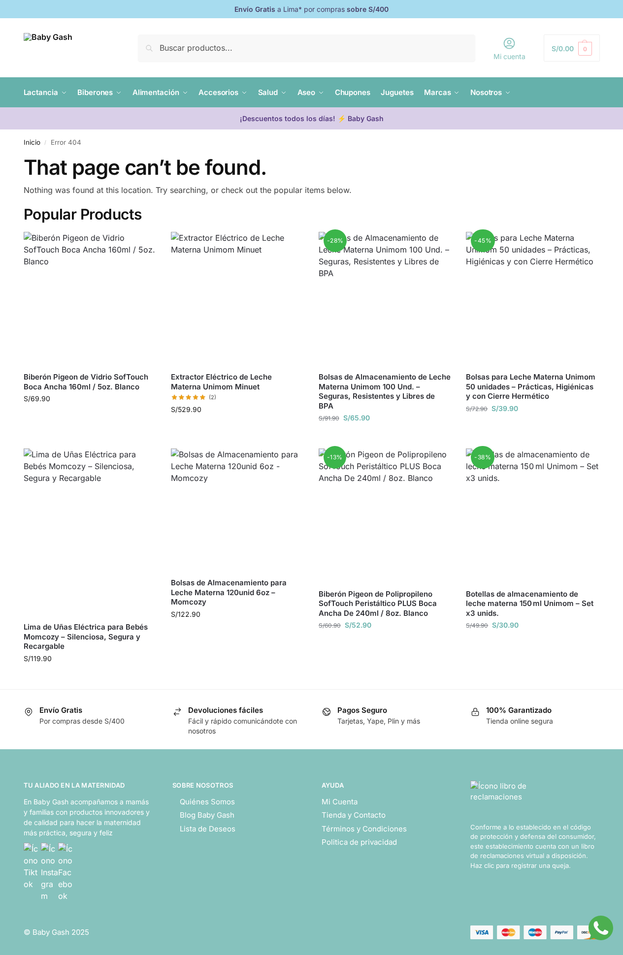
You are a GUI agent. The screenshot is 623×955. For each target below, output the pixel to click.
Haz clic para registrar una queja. (520, 865)
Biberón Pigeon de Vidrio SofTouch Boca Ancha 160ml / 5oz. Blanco (86, 381)
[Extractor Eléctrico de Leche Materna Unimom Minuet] (237, 298)
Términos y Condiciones (364, 828)
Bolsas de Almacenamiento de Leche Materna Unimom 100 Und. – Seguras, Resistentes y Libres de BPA (385, 391)
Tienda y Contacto (354, 815)
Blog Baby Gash (207, 815)
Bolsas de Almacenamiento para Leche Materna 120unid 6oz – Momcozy (229, 592)
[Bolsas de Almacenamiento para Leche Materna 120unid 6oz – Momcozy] (237, 509)
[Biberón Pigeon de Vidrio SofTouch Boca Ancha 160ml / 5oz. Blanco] (90, 298)
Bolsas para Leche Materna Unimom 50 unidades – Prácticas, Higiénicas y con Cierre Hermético (530, 386)
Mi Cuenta (340, 801)
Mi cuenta (509, 56)
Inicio (32, 142)
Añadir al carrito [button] (89, 419)
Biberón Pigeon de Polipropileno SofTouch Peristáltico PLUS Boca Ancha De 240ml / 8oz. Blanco (378, 603)
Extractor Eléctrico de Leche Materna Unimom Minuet (221, 381)
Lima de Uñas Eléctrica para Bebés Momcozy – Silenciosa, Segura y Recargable (86, 636)
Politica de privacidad (359, 842)
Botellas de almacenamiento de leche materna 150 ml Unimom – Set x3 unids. (529, 603)
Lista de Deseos (207, 828)
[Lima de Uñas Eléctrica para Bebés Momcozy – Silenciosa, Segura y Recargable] (90, 531)
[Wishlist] (141, 246)
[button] (571, 48)
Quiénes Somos (207, 801)
